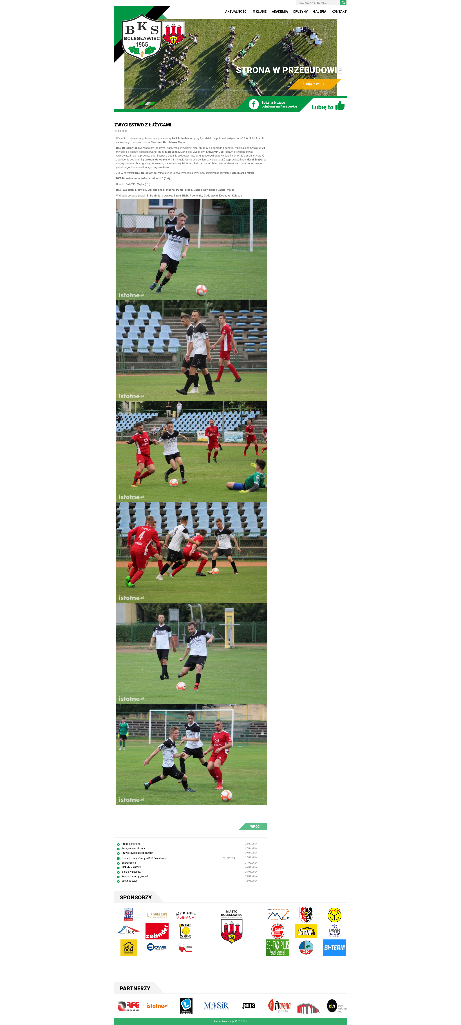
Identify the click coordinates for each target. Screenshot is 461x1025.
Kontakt (339, 11)
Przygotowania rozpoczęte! (137, 852)
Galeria (319, 11)
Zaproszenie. (129, 862)
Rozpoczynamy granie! (135, 876)
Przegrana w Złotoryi (134, 848)
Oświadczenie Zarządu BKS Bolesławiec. (145, 858)
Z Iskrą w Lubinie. (131, 871)
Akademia (280, 11)
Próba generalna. (131, 843)
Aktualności (236, 11)
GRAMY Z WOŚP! (131, 867)
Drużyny (300, 11)
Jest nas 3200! (130, 880)
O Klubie (260, 11)
